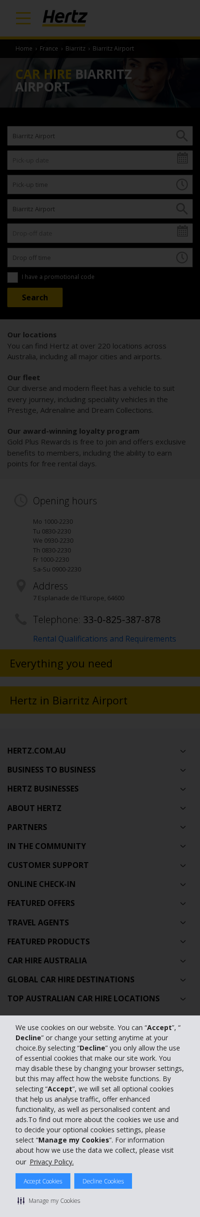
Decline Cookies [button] (103, 1181)
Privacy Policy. (52, 1161)
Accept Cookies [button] (43, 1181)
